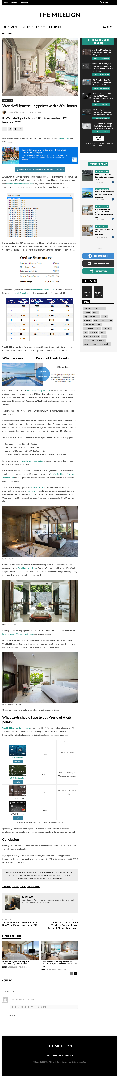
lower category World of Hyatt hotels (18, 634)
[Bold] (12, 1007)
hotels (15, 886)
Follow (98, 287)
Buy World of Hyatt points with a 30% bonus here (41, 169)
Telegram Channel (54, 875)
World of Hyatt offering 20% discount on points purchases (16, 962)
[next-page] (75, 973)
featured (7, 886)
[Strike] (22, 1007)
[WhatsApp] (20, 129)
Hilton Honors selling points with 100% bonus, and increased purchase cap (59, 963)
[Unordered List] (28, 1007)
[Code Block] (35, 1007)
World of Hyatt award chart (42, 289)
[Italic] (15, 1007)
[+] (44, 1007)
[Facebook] (112, 2)
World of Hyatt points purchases (16, 728)
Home (4, 33)
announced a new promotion (38, 390)
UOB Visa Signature (18, 778)
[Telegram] (15, 129)
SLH (19, 477)
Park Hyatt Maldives (27, 568)
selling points (64, 138)
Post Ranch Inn (33, 491)
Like (87, 287)
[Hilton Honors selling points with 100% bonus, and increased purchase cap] (59, 950)
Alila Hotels (71, 474)
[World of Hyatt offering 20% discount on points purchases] (20, 950)
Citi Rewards (17, 757)
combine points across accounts (19, 183)
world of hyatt (33, 886)
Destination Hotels (58, 474)
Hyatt (10, 100)
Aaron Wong (13, 112)
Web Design (72, 1062)
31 (113, 219)
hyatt (23, 886)
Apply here (17, 762)
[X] (10, 129)
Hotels (11, 33)
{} (41, 1007)
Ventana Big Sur (38, 487)
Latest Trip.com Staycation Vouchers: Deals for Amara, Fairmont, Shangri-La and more (63, 925)
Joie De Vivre (8, 477)
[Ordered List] (25, 1007)
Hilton (43, 969)
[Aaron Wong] (4, 112)
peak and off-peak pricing (22, 293)
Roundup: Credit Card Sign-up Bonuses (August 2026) (104, 176)
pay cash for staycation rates (30, 461)
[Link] (38, 1007)
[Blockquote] (31, 1007)
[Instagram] (115, 2)
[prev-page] (71, 973)
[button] (104, 2)
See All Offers (98, 138)
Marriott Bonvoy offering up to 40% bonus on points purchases (104, 194)
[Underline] (18, 1007)
